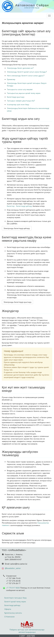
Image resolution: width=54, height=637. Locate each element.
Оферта (7, 609)
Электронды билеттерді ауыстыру (17, 302)
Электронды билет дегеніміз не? (20, 68)
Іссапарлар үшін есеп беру (18, 104)
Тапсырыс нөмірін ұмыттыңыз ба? (21, 100)
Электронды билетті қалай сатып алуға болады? (27, 71)
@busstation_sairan (13, 568)
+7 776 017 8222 (13, 587)
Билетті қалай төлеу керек (15, 601)
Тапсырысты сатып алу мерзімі (20, 89)
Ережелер (11, 79)
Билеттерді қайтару (12, 605)
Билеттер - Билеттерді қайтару (19, 206)
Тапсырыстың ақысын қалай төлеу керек (23, 93)
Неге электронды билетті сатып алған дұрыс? (25, 75)
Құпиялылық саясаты (13, 612)
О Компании (9, 616)
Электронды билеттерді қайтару (17, 228)
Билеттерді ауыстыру (15, 97)
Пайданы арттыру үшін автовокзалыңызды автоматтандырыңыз (27, 630)
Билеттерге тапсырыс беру (15, 597)
